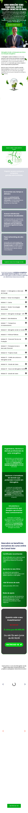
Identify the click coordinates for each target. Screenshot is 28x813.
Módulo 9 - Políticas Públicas (9, 334)
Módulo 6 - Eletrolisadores (9, 318)
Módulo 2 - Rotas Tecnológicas (10, 298)
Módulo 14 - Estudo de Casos (9, 364)
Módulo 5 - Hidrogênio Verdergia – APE (12, 314)
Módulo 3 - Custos (6, 302)
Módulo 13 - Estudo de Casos (9, 373)
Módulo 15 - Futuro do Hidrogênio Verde (13, 369)
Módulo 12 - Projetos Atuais (9, 353)
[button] (14, 292)
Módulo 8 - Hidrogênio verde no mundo (13, 330)
